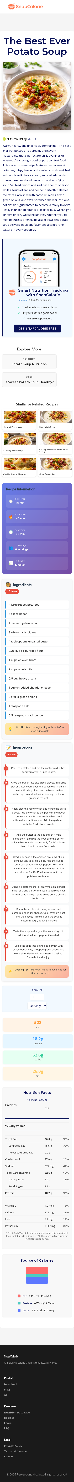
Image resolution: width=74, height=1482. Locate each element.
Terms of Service (15, 1451)
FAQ (6, 1428)
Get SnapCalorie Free (37, 328)
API (6, 1394)
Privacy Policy (13, 1446)
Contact (9, 1456)
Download (10, 1384)
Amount (37, 990)
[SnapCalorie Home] (26, 6)
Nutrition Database (17, 1412)
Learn (8, 1423)
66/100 (32, 139)
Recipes (9, 1417)
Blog (7, 1389)
